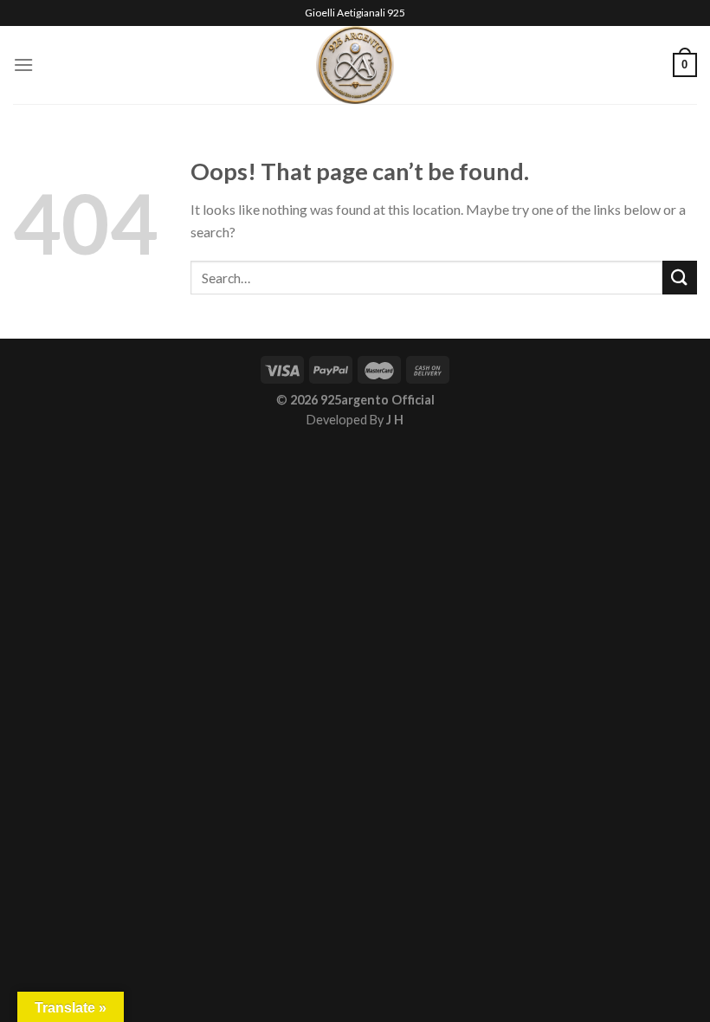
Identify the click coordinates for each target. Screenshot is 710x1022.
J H (394, 419)
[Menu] (23, 64)
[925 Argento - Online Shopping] (355, 65)
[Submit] (679, 277)
